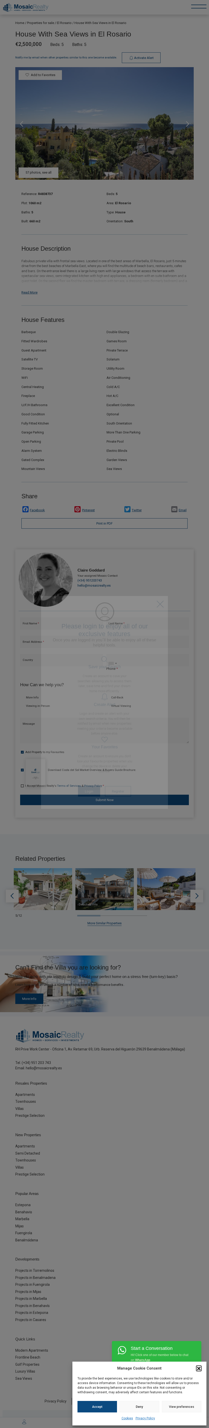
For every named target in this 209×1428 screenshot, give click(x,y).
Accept (97, 1407)
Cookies (127, 1418)
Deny (139, 1407)
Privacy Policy (145, 1418)
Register (118, 803)
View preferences (181, 1407)
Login (89, 803)
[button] (198, 1368)
